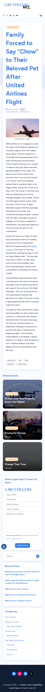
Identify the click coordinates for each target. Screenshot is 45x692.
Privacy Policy (18, 539)
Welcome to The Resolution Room (20, 595)
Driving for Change (15, 433)
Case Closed (10, 617)
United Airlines (22, 364)
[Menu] (41, 15)
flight (26, 360)
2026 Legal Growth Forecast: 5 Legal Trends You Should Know (22, 581)
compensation (11, 360)
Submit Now (22, 545)
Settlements (13, 27)
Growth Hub (10, 631)
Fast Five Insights (14, 626)
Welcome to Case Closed (16, 589)
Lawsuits (10, 645)
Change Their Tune (15, 464)
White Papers (12, 635)
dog (20, 360)
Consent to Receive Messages (29, 535)
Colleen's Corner (12, 622)
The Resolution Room (14, 640)
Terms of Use (9, 539)
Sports (9, 654)
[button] (37, 556)
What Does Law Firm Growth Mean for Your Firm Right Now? (22, 573)
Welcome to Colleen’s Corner (18, 601)
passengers (10, 364)
